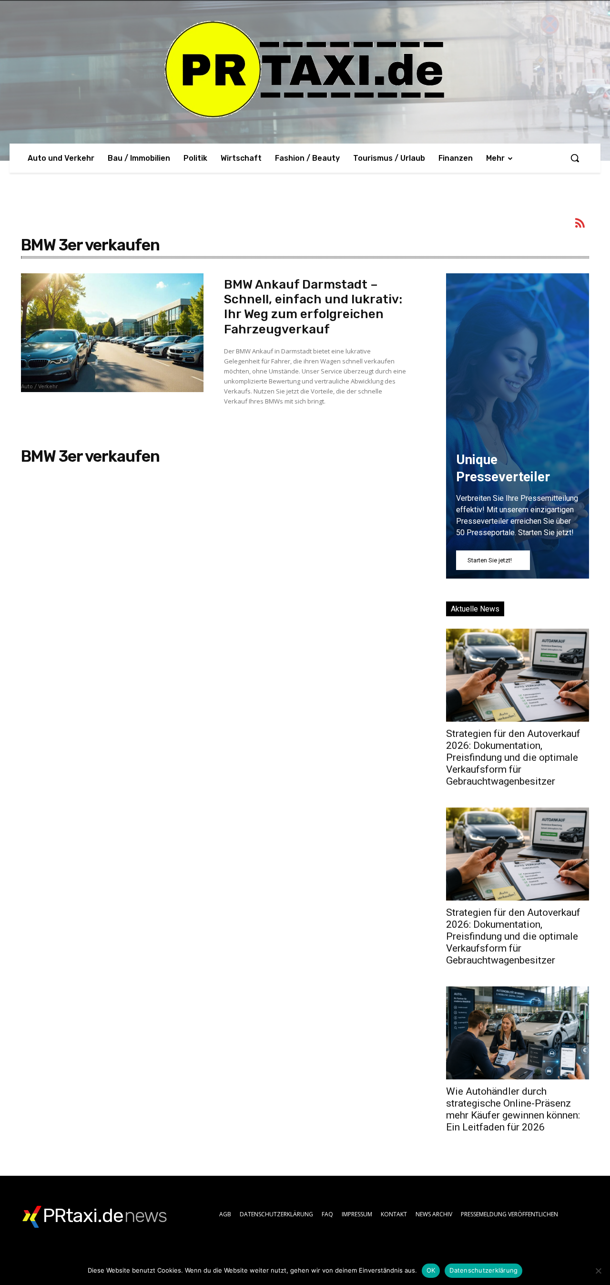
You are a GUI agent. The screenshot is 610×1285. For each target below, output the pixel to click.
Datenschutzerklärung (483, 1270)
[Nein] (598, 1270)
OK (431, 1270)
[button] (574, 158)
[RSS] (580, 225)
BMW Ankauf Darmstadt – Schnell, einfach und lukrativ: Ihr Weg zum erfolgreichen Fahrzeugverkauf (313, 307)
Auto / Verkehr (39, 387)
